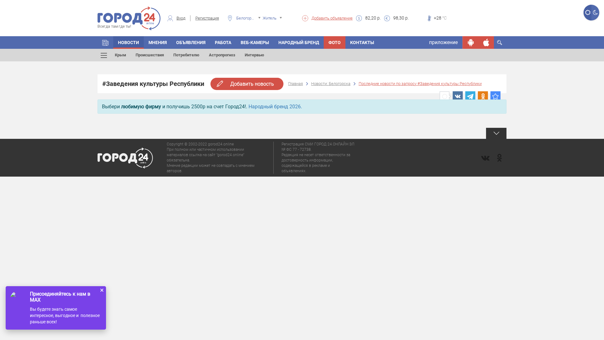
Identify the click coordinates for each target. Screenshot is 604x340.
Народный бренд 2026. (275, 107)
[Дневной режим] (587, 12)
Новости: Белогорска (330, 83)
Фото (334, 42)
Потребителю (186, 55)
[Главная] (105, 42)
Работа (223, 42)
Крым (120, 55)
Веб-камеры (255, 42)
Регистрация (207, 18)
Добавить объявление (332, 18)
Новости (128, 42)
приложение (443, 42)
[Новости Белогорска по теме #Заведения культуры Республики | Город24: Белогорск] (495, 96)
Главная (295, 83)
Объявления (190, 42)
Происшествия (150, 55)
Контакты (362, 42)
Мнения (157, 42)
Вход (180, 18)
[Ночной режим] (595, 12)
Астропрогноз (222, 55)
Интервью (254, 55)
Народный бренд (298, 42)
